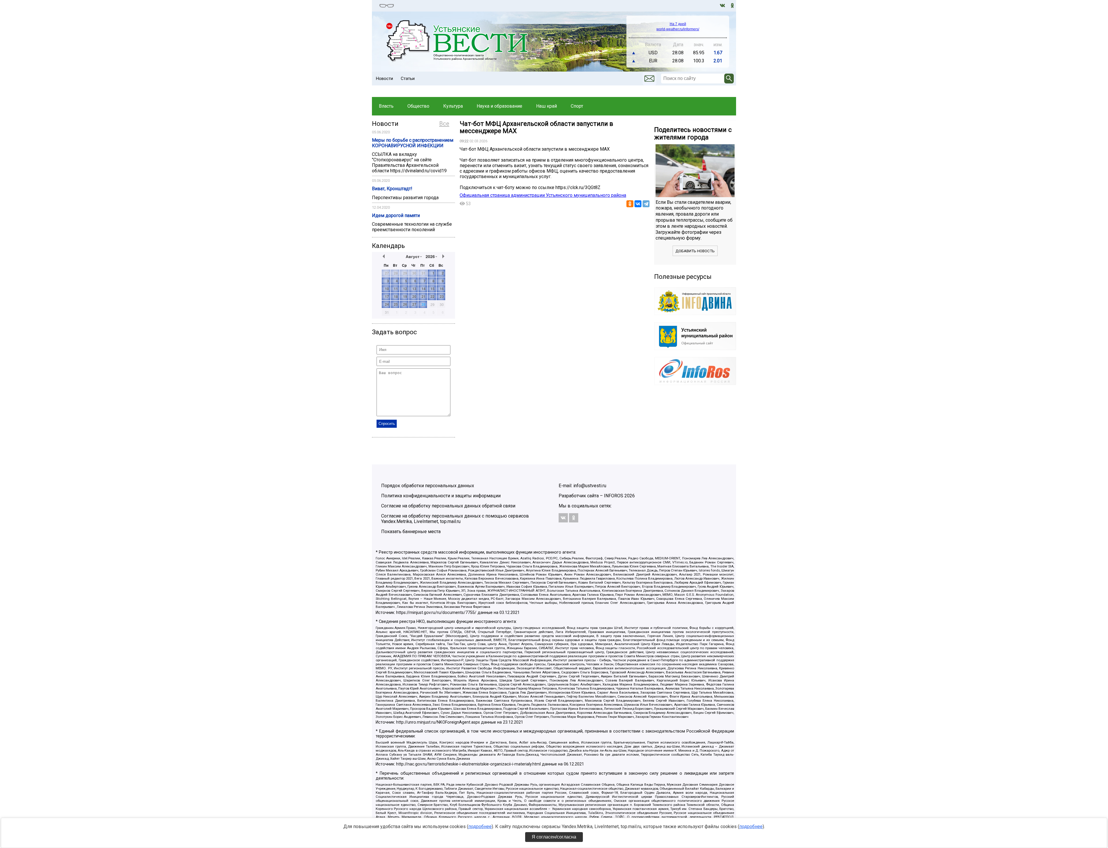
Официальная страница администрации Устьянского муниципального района (543, 195)
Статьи (408, 78)
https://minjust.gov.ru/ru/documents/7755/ (436, 612)
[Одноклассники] (629, 203)
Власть (386, 106)
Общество (418, 106)
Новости (384, 78)
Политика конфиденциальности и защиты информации (441, 495)
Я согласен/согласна (554, 836)
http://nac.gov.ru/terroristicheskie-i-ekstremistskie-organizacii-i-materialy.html (468, 764)
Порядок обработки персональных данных (427, 485)
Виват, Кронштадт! (392, 188)
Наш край (546, 106)
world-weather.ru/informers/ (677, 29)
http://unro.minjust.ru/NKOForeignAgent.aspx (438, 722)
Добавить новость (695, 251)
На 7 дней (678, 24)
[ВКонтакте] (638, 203)
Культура (453, 106)
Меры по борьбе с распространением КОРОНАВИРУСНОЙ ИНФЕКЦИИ (412, 142)
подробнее (480, 826)
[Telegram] (646, 203)
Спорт (577, 106)
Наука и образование (499, 106)
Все (444, 123)
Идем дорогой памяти (396, 215)
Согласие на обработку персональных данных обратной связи (448, 506)
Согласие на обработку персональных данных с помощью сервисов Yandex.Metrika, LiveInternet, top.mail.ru (455, 518)
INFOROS (613, 495)
